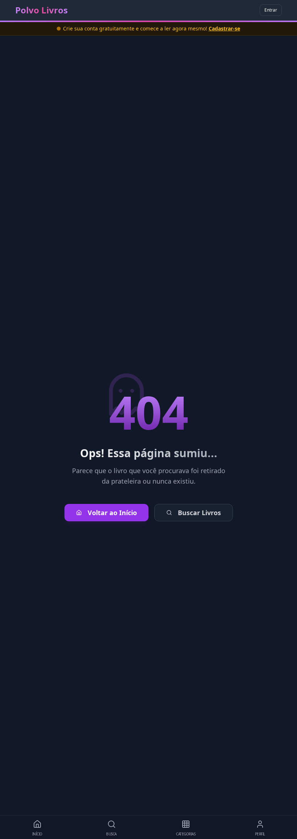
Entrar (270, 10)
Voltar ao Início (112, 512)
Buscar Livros (199, 512)
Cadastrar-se (224, 28)
